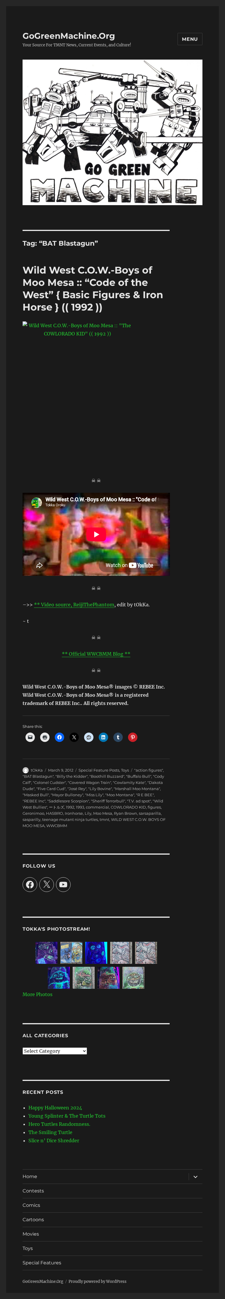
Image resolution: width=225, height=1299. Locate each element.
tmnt (104, 819)
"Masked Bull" (36, 794)
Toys (125, 770)
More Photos (37, 994)
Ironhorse (74, 813)
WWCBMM (56, 825)
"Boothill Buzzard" (106, 776)
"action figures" (148, 770)
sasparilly (31, 819)
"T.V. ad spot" (139, 801)
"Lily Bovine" (100, 788)
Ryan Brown (125, 813)
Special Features (42, 1263)
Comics (31, 1205)
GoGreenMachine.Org (69, 36)
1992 (70, 807)
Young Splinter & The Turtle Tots (66, 1116)
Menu (190, 39)
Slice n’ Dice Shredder (53, 1140)
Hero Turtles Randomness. (59, 1124)
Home (30, 1176)
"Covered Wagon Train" (89, 782)
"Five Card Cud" (51, 788)
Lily (88, 813)
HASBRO (54, 813)
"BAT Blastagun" (38, 776)
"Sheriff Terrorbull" (108, 801)
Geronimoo (33, 813)
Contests (33, 1191)
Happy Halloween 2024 (55, 1108)
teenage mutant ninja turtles (70, 819)
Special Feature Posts (99, 770)
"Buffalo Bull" (138, 776)
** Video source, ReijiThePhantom (74, 605)
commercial (97, 807)
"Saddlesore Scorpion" (68, 801)
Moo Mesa (102, 813)
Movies (31, 1234)
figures (154, 807)
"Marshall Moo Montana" (137, 788)
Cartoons (33, 1219)
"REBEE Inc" (34, 801)
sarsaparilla (150, 813)
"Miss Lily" (94, 794)
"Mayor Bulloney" (67, 794)
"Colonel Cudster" (49, 782)
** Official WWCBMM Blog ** (96, 654)
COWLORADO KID (128, 807)
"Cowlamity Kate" (129, 782)
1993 (80, 807)
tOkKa (37, 770)
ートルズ (56, 807)
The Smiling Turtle (50, 1132)
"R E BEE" (145, 794)
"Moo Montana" (119, 794)
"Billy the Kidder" (71, 776)
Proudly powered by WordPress (98, 1281)
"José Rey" (76, 788)
